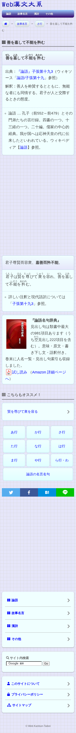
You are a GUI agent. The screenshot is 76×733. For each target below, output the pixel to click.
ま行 (14, 460)
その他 (49, 13)
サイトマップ (21, 705)
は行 (61, 446)
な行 (38, 446)
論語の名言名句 (38, 474)
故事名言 (23, 13)
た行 (14, 446)
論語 (8, 13)
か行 (38, 432)
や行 (38, 460)
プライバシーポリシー (27, 694)
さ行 (39, 23)
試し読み (19, 372)
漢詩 (36, 13)
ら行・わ (62, 460)
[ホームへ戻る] (22, 4)
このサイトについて (25, 683)
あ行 (14, 432)
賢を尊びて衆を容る (22, 411)
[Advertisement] (38, 205)
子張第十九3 (22, 304)
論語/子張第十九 (30, 78)
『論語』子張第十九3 (35, 71)
